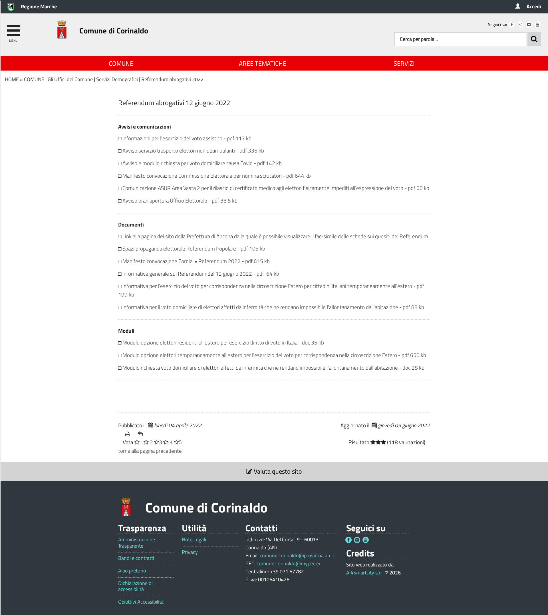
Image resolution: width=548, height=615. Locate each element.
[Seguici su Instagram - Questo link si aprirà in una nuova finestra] (520, 24)
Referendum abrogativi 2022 (172, 79)
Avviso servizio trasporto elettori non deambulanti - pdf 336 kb (193, 150)
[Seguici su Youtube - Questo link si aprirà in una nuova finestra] (537, 24)
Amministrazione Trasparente (136, 542)
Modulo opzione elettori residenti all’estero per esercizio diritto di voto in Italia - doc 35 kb (223, 342)
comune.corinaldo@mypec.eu (289, 563)
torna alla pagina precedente (150, 450)
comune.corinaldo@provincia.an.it (297, 555)
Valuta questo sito (277, 471)
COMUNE (121, 63)
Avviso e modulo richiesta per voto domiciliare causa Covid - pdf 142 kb (202, 163)
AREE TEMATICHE (262, 63)
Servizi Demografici (117, 79)
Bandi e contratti (136, 558)
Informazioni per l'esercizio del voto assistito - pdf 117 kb (186, 138)
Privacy (190, 552)
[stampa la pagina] (129, 434)
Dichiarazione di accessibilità (135, 586)
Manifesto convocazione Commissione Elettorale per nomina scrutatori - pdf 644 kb (216, 175)
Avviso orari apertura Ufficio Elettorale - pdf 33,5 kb (179, 200)
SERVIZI (404, 63)
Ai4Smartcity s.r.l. (365, 572)
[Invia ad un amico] (141, 434)
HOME (12, 79)
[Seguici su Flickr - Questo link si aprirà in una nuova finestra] (529, 24)
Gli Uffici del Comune (70, 79)
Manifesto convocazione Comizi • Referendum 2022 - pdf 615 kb (196, 261)
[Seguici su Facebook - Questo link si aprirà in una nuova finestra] (512, 24)
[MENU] (13, 28)
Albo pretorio (132, 571)
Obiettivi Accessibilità (141, 602)
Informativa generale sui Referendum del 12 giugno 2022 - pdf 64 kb (200, 273)
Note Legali (194, 539)
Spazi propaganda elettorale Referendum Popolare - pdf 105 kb (193, 248)
